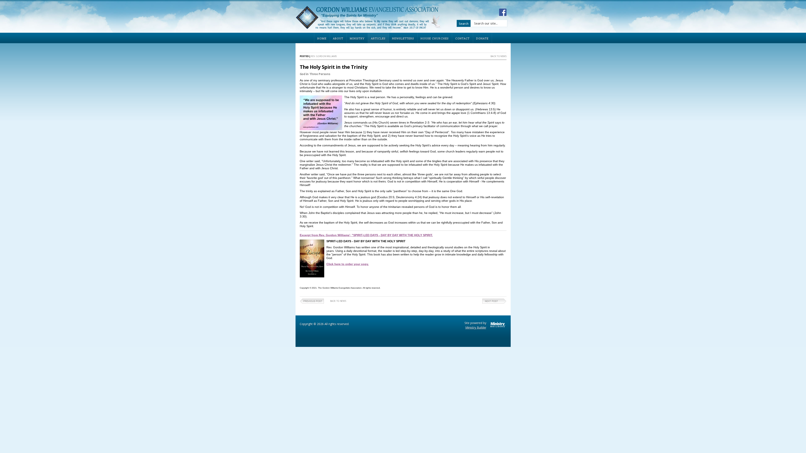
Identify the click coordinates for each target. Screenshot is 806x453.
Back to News (498, 56)
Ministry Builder (475, 327)
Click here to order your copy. (347, 264)
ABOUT (338, 38)
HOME (322, 38)
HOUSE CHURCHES (435, 38)
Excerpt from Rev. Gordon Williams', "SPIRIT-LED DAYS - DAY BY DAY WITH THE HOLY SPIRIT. (366, 235)
